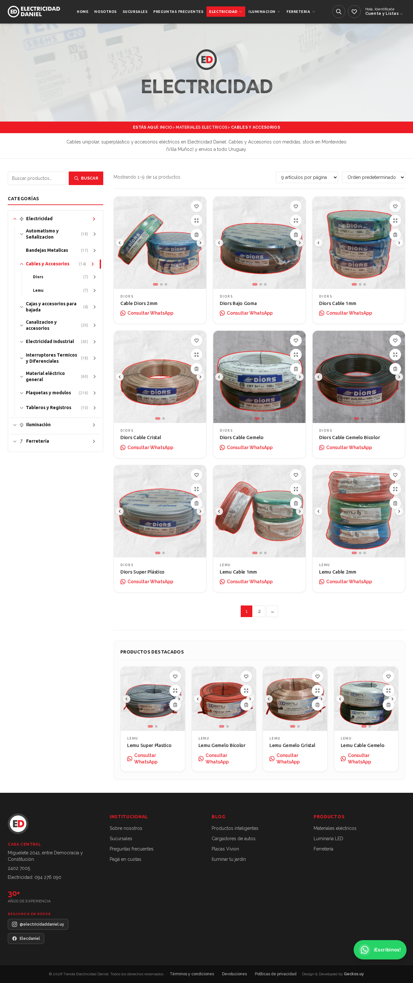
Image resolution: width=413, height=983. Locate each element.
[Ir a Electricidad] (94, 219)
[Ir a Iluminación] (94, 425)
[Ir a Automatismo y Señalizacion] (94, 234)
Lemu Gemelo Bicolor (222, 745)
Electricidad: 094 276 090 (34, 877)
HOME (82, 12)
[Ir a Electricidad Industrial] (94, 342)
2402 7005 (19, 868)
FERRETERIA (298, 12)
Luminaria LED (328, 838)
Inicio (166, 127)
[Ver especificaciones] (196, 235)
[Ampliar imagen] (196, 220)
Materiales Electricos (201, 127)
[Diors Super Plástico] (160, 511)
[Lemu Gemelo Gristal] (295, 699)
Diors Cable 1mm (337, 303)
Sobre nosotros (126, 828)
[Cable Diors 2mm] (160, 243)
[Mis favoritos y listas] (354, 11)
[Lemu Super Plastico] (153, 699)
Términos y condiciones (192, 974)
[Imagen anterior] (120, 243)
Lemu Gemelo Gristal (292, 745)
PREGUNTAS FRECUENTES (178, 12)
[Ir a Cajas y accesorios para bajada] (94, 307)
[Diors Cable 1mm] (359, 243)
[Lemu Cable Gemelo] (366, 699)
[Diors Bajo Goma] (259, 243)
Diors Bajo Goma (238, 303)
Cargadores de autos (234, 838)
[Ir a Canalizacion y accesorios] (94, 325)
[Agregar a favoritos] (196, 206)
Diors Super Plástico (142, 572)
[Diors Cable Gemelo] (259, 377)
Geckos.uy (354, 974)
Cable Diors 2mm (138, 303)
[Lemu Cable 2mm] (359, 511)
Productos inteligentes (235, 828)
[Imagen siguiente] (200, 243)
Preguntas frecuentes (132, 848)
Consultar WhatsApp (150, 313)
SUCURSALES (135, 12)
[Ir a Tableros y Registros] (94, 408)
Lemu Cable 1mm (238, 572)
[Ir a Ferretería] (94, 441)
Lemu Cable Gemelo (363, 745)
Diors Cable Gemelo (242, 437)
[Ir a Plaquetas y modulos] (94, 393)
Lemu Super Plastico (149, 745)
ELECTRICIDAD (223, 12)
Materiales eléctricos (335, 828)
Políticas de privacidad (276, 974)
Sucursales (121, 838)
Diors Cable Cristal (140, 437)
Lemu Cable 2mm (337, 572)
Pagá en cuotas (125, 859)
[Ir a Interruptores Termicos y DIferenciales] (94, 358)
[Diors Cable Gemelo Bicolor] (359, 377)
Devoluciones (235, 974)
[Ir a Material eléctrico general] (94, 376)
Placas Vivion (225, 848)
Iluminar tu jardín (229, 859)
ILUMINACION (262, 12)
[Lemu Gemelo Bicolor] (224, 699)
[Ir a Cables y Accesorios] (92, 264)
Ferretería (323, 848)
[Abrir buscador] (338, 11)
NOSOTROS (105, 12)
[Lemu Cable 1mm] (259, 511)
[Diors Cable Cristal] (160, 377)
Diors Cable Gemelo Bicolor (349, 437)
